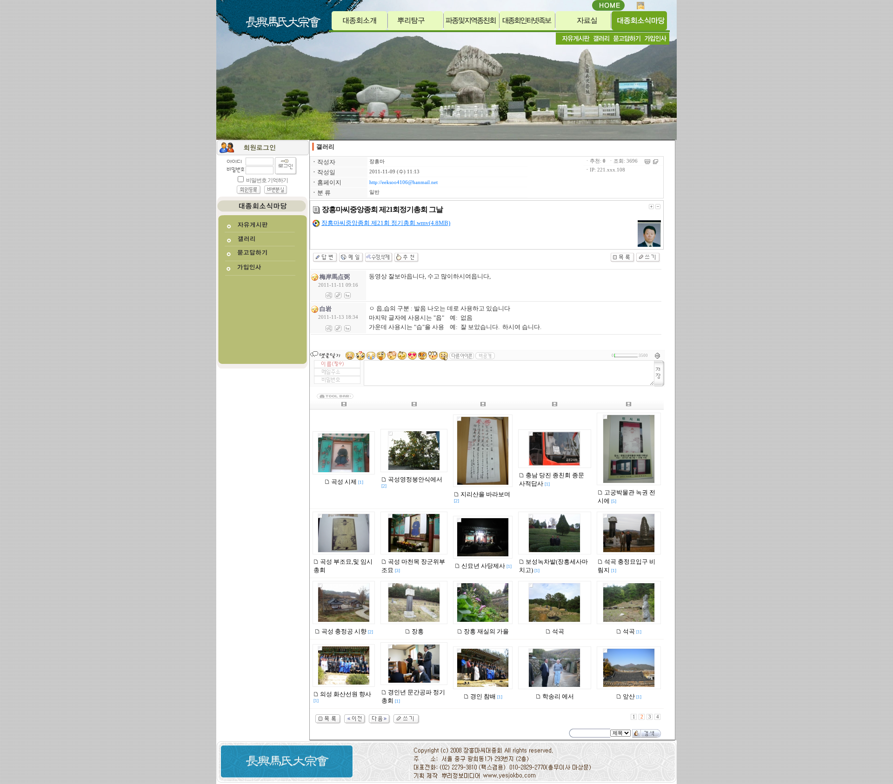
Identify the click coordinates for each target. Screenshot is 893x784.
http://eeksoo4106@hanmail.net (403, 182)
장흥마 (377, 161)
